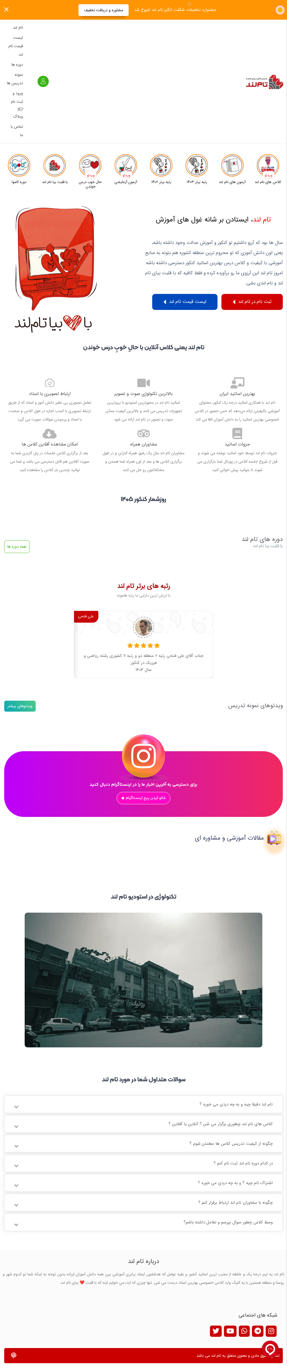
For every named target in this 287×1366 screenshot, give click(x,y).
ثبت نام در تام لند (254, 301)
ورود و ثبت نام (17, 97)
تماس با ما (17, 131)
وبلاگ (18, 116)
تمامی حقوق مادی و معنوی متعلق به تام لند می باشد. (237, 1356)
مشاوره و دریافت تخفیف (103, 10)
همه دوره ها (16, 546)
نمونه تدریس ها (15, 79)
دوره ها (17, 64)
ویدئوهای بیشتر (20, 706)
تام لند (18, 27)
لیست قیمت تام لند (15, 46)
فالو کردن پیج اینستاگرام (146, 798)
